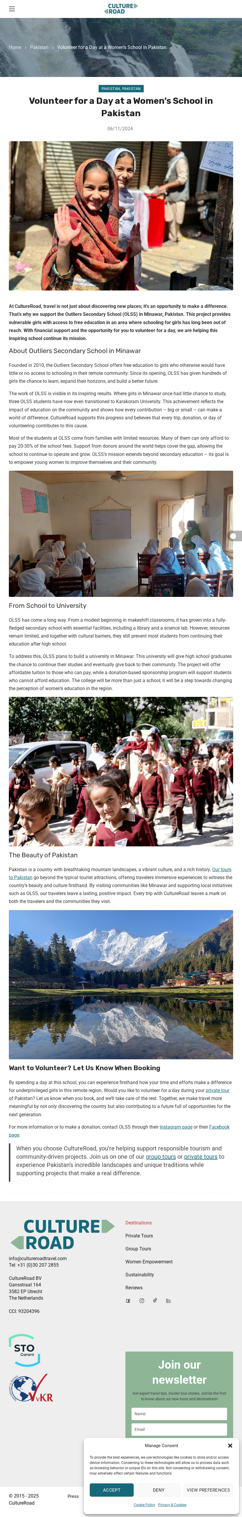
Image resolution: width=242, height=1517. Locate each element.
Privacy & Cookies (172, 1505)
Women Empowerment (149, 1262)
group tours (161, 1156)
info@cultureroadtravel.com (38, 1258)
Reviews (134, 1288)
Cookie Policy (144, 1505)
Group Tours (138, 1249)
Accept (111, 1490)
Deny (159, 1490)
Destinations (138, 1223)
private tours (201, 1156)
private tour (217, 1090)
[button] (230, 1446)
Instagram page (176, 1127)
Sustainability (139, 1275)
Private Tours (139, 1236)
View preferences (208, 1490)
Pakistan (39, 47)
